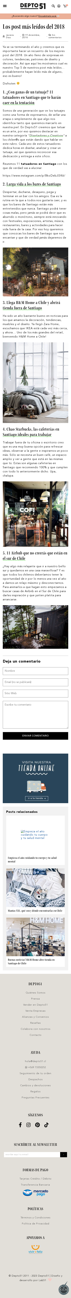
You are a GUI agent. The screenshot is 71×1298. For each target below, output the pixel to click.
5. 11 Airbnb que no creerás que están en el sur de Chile (35, 555)
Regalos (36, 1091)
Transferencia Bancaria (35, 1185)
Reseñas (35, 1023)
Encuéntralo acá (47, 16)
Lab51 (42, 1280)
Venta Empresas (36, 1011)
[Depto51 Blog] (33, 6)
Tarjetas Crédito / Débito (36, 1179)
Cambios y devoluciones (35, 1085)
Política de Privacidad (35, 1224)
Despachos (35, 1079)
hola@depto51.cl (35, 1061)
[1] (65, 6)
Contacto (36, 1035)
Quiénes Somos (35, 993)
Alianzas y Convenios (35, 1017)
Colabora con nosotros (35, 1029)
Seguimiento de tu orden (35, 1073)
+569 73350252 (36, 1067)
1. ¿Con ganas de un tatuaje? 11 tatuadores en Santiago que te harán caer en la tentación (32, 97)
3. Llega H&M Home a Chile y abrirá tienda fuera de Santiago (31, 305)
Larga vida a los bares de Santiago (34, 184)
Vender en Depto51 (35, 1005)
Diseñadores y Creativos (46, 135)
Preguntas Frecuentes (35, 1097)
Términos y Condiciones (35, 1217)
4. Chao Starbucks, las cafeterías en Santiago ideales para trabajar (31, 431)
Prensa (35, 999)
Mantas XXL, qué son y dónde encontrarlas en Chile (35, 910)
